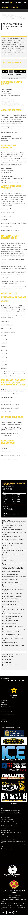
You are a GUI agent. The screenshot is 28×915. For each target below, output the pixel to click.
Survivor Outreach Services (7, 899)
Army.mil (14, 697)
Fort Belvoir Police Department (13, 593)
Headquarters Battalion (11, 601)
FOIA (2, 702)
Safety (2, 834)
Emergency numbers (5, 815)
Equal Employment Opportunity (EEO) (15, 577)
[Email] (19, 680)
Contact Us (4, 721)
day (24, 71)
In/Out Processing (5, 817)
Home (3, 15)
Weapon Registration (10, 643)
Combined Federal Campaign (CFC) (14, 555)
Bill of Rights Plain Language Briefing (10, 823)
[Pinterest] (12, 680)
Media (2, 808)
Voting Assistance (5, 830)
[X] (5, 680)
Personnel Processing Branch (13, 614)
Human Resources (5, 903)
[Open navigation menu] (3, 2)
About (8, 15)
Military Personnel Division (12, 607)
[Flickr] (10, 912)
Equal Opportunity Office (12, 579)
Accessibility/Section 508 (7, 706)
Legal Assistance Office (11, 604)
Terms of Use (4, 704)
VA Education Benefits (6, 452)
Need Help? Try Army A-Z (7, 711)
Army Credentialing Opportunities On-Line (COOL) (13, 455)
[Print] (15, 680)
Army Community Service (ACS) (13, 530)
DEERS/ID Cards (8, 557)
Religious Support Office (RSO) (13, 626)
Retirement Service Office (12, 631)
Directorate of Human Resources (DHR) (13, 17)
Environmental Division (11, 574)
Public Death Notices (10, 623)
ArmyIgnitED (4, 448)
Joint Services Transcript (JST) (8, 459)
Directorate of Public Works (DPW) (14, 571)
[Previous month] (3, 71)
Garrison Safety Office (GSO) (13, 599)
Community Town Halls (11, 665)
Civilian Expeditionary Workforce (18, 903)
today (11, 71)
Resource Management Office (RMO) (14, 629)
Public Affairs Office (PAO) (12, 621)
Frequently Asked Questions (8, 821)
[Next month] (6, 71)
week (21, 71)
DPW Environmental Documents (8, 826)
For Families (7, 659)
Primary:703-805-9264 (7, 486)
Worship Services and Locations (14, 645)
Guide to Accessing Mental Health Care (10, 812)
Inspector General (5, 828)
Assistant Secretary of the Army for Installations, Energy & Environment (13, 907)
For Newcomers (8, 657)
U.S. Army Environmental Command (9, 905)
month (16, 71)
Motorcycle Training (6, 837)
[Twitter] (17, 912)
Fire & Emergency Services (12, 582)
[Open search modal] (25, 2)
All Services (7, 662)
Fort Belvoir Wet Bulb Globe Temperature (11, 832)
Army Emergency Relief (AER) (12, 537)
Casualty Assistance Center (12, 548)
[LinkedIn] (8, 680)
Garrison (13, 15)
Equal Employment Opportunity (8, 714)
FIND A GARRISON (14, 897)
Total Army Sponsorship (20, 899)
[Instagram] (13, 912)
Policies (3, 819)
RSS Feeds (3, 719)
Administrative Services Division (14, 523)
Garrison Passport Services (12, 596)
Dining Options (8, 560)
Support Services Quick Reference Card (10, 810)
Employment (4, 700)
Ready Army (4, 709)
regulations (10, 819)
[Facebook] (2, 680)
